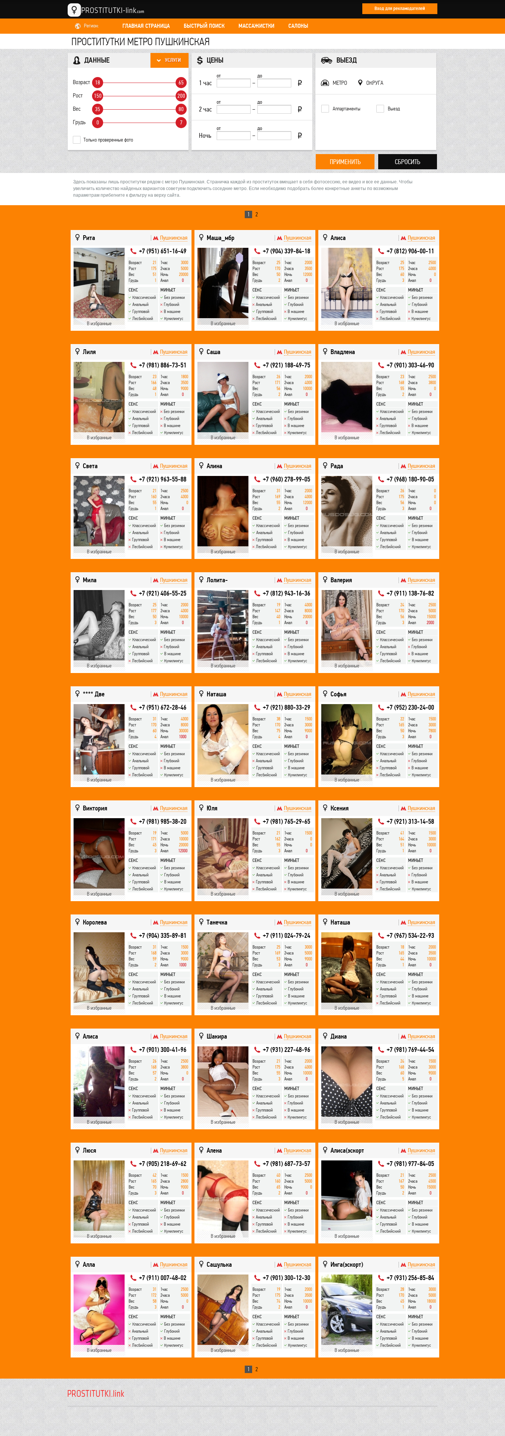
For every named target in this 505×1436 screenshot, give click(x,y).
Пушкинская (173, 237)
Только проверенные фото (108, 140)
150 (98, 96)
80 (181, 109)
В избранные (99, 323)
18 (97, 82)
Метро (340, 83)
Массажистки (256, 26)
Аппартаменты (346, 109)
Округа (374, 83)
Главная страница (146, 26)
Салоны (298, 26)
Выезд (394, 109)
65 (181, 82)
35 (97, 109)
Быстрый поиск (204, 26)
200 (181, 96)
